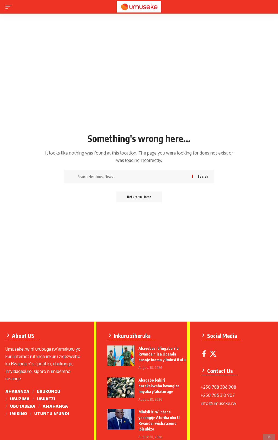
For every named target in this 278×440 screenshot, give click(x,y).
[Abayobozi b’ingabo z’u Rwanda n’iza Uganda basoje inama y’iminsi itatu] (120, 355)
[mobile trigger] (10, 7)
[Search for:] (133, 176)
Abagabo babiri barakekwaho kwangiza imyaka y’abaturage (158, 386)
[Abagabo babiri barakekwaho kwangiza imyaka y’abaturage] (120, 387)
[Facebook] (204, 353)
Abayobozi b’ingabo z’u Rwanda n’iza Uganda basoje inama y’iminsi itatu (162, 354)
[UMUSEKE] (139, 6)
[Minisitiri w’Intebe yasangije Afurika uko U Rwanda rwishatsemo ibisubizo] (120, 419)
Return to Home (139, 197)
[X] (213, 353)
